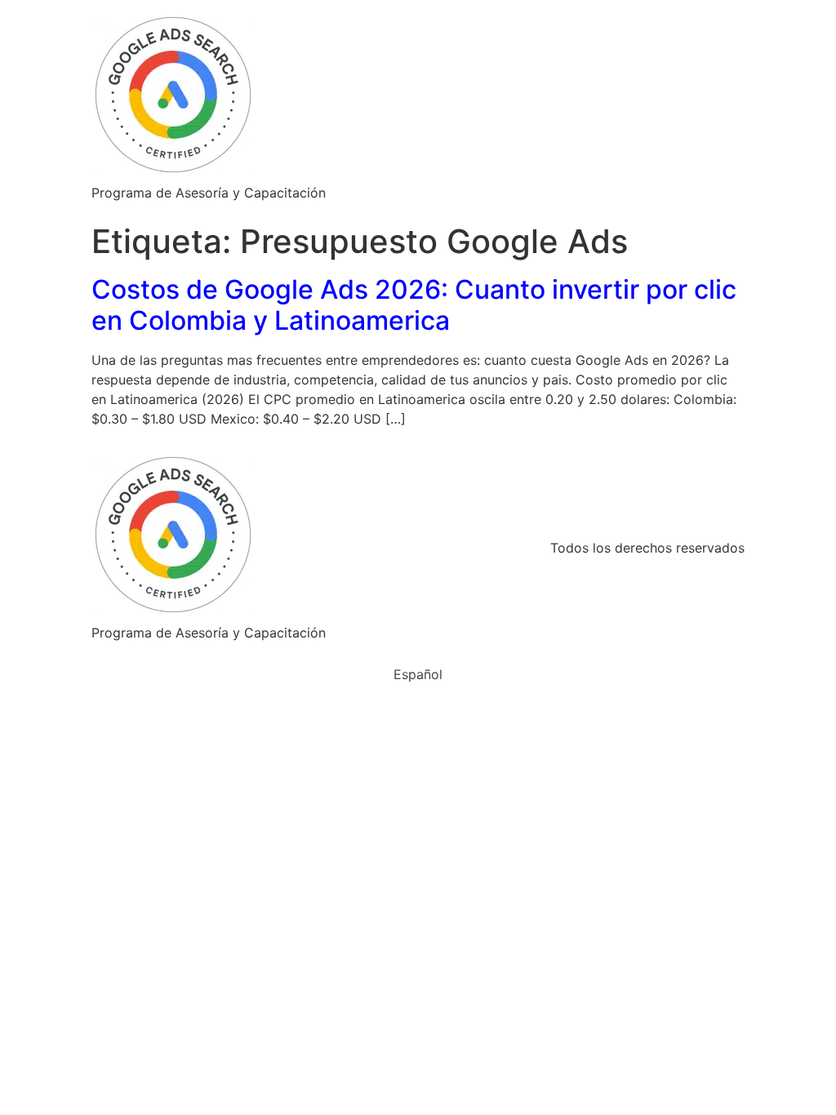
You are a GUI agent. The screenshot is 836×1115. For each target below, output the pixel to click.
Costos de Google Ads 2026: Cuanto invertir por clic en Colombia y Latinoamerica (413, 304)
